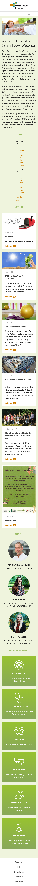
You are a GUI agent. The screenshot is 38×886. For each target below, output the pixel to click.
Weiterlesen (8, 246)
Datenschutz (19, 877)
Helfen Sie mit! (10, 520)
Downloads (19, 862)
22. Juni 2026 (9, 272)
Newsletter (9, 236)
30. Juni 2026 (9, 233)
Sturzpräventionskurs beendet (16, 326)
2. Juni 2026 (8, 323)
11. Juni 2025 (9, 517)
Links (19, 867)
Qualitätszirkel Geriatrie (22, 157)
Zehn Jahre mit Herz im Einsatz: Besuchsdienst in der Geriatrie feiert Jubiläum (18, 436)
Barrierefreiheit (19, 872)
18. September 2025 (11, 429)
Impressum (19, 881)
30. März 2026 (9, 376)
